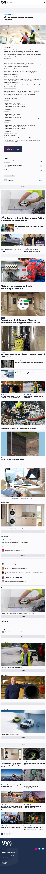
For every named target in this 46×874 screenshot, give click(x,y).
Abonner (4, 863)
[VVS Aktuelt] (3, 2)
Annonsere (4, 862)
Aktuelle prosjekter (8, 14)
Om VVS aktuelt (5, 865)
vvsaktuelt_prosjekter (9, 175)
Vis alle (23, 531)
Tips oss (4, 860)
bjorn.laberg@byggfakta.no (12, 855)
